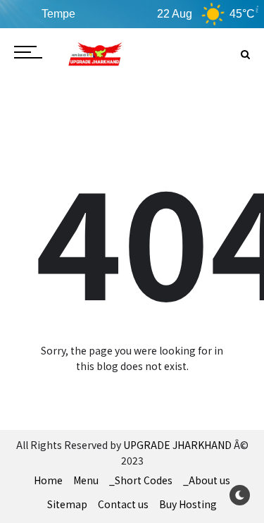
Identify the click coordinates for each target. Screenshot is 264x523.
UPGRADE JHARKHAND (177, 445)
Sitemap (67, 504)
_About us (206, 480)
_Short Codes (140, 480)
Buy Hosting (188, 504)
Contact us (123, 504)
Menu (86, 480)
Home (48, 480)
